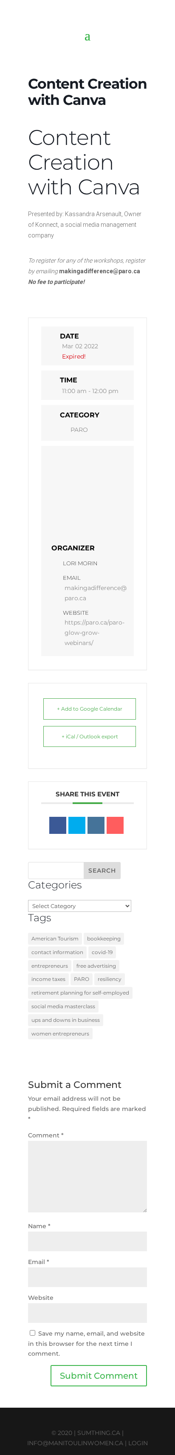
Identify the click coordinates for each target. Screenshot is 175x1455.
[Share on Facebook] (57, 825)
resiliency (109, 979)
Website (41, 1298)
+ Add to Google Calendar (89, 709)
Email (38, 1262)
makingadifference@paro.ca (96, 593)
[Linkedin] (96, 825)
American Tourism (55, 938)
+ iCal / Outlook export (90, 736)
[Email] (115, 825)
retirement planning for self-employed (80, 992)
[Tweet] (76, 825)
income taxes (48, 979)
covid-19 (102, 952)
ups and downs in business (65, 1020)
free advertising (96, 966)
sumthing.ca (98, 1433)
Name (39, 1226)
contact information (57, 952)
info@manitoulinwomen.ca (75, 1443)
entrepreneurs (49, 966)
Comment (46, 1135)
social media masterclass (63, 1006)
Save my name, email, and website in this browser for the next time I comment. (86, 1344)
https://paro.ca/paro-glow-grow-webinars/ (94, 633)
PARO (79, 430)
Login (138, 1443)
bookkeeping (104, 938)
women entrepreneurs (60, 1033)
